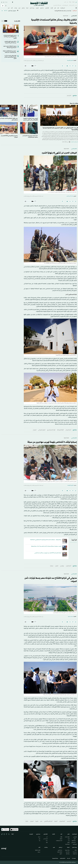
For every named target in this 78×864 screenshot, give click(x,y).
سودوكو (39, 852)
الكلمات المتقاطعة (37, 850)
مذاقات (76, 850)
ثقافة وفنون (47, 8)
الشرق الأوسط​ (62, 8)
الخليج (75, 838)
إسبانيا (51, 566)
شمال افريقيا (65, 15)
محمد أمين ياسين (70, 196)
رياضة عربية (67, 852)
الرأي (55, 8)
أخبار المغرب (68, 566)
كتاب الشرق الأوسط (59, 840)
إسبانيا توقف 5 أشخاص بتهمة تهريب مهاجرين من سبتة (52, 442)
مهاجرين (62, 566)
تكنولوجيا (37, 8)
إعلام (47, 842)
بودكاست (15, 8)
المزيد (8, 8)
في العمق (23, 8)
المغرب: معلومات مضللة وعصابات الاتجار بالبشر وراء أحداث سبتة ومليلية (46, 546)
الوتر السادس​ (45, 838)
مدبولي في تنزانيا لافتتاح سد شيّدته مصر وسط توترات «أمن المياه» (9, 51)
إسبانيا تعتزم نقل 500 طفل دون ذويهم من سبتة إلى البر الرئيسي (47, 553)
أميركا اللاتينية (67, 844)
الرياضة (27, 8)
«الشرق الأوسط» (70, 60)
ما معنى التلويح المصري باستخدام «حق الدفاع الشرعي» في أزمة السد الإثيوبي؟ (10, 37)
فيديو (19, 8)
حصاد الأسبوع (60, 850)
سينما (47, 840)
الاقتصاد (51, 8)
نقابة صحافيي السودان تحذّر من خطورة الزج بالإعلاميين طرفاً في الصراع (10, 57)
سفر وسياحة (75, 852)
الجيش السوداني (41, 430)
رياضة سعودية (67, 850)
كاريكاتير (61, 838)
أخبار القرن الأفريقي (48, 821)
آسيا (68, 840)
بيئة (39, 840)
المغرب (56, 566)
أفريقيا (55, 821)
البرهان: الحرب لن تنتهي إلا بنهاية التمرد (59, 152)
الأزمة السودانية (60, 430)
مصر (41, 821)
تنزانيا (27, 821)
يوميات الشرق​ (32, 8)
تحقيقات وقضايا (59, 852)
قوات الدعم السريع (51, 430)
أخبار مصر (69, 95)
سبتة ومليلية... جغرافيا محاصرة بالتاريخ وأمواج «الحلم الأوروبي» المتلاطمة (45, 539)
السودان (34, 430)
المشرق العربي (74, 842)
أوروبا (68, 838)
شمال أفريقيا (74, 840)
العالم (58, 8)
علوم (39, 838)
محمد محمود (70, 616)
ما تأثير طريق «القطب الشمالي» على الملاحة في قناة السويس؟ (10, 42)
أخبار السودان (68, 430)
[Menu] (76, 8)
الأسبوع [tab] (3, 20)
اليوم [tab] (5, 20)
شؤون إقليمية (75, 844)
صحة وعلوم (42, 8)
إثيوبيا (36, 821)
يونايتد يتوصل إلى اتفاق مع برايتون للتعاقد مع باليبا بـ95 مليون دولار (58, 10)
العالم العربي (74, 15)
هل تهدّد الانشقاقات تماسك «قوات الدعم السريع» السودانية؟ (9, 47)
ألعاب (12, 8)
